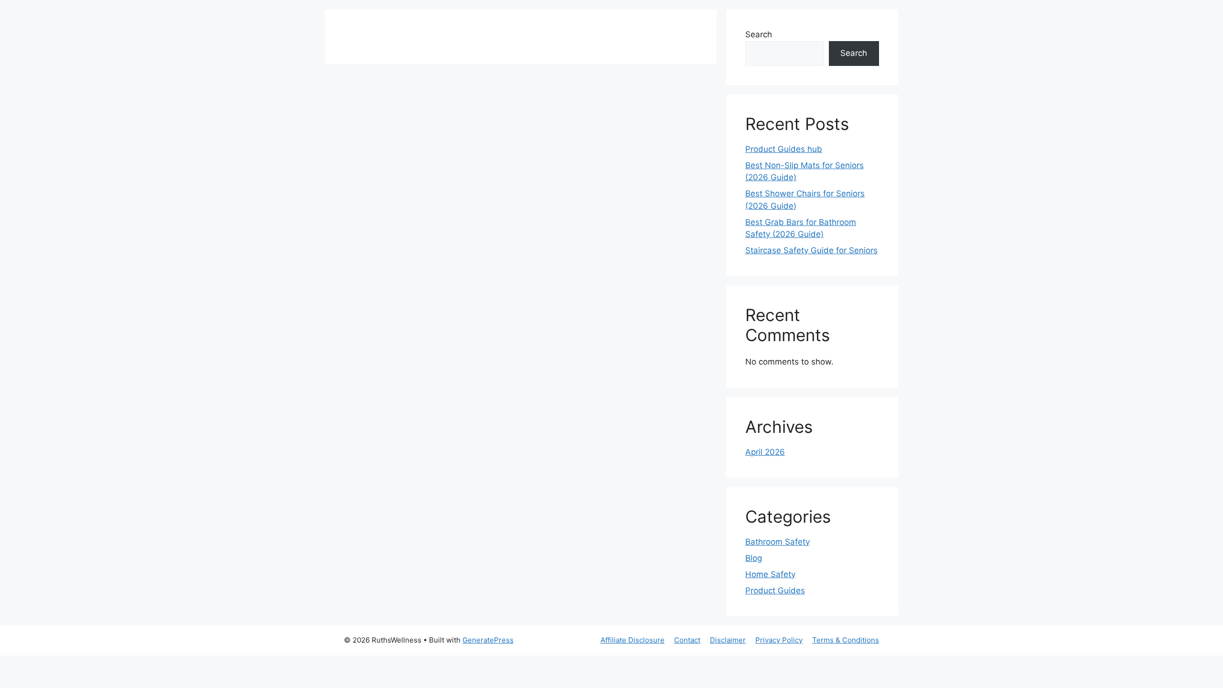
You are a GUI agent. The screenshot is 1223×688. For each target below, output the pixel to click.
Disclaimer (728, 640)
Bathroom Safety (777, 542)
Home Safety (770, 574)
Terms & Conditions (845, 640)
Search (758, 34)
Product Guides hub (783, 149)
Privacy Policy (779, 640)
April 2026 (765, 452)
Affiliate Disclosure (633, 640)
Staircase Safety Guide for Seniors (811, 250)
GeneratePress (488, 640)
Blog (753, 558)
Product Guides (775, 590)
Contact (687, 640)
